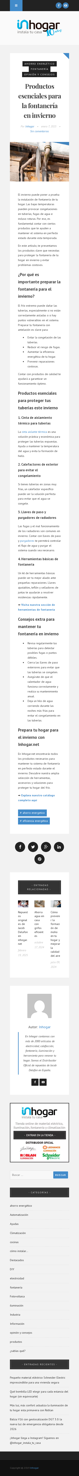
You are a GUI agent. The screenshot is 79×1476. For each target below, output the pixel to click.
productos (16, 1342)
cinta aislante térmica (34, 432)
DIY (12, 1269)
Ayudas (14, 1224)
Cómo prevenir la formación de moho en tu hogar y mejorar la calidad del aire (55, 934)
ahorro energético (40, 63)
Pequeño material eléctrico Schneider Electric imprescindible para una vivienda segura (37, 1380)
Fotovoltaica (17, 1296)
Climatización (18, 1233)
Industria (15, 1314)
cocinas (14, 1242)
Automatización (19, 1215)
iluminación (16, 1305)
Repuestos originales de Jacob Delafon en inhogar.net (23, 928)
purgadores (27, 541)
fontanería (39, 68)
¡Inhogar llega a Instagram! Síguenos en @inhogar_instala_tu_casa (34, 1440)
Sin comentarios (39, 131)
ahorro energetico (34, 813)
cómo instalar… (19, 1251)
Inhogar (29, 126)
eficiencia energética (35, 821)
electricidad (17, 1278)
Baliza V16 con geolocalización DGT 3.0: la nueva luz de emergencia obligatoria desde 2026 (36, 1424)
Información (17, 1324)
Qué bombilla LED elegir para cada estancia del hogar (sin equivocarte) (39, 1394)
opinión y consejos (39, 74)
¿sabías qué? (18, 1351)
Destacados (17, 1260)
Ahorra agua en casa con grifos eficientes (39, 924)
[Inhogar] (39, 28)
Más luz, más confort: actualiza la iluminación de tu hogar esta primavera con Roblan (39, 1407)
